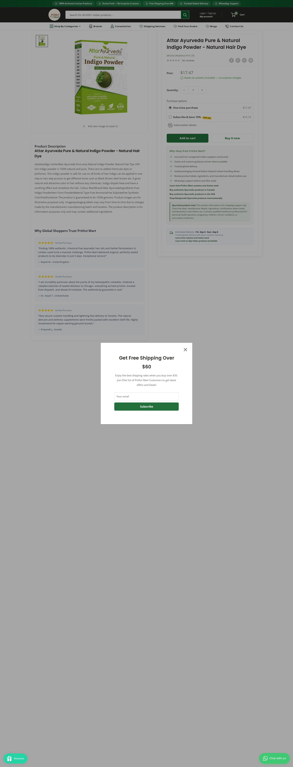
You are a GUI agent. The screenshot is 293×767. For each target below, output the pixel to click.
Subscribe (146, 406)
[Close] (185, 349)
